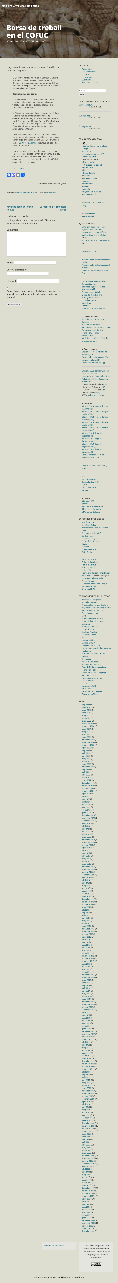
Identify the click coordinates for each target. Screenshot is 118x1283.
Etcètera (85, 547)
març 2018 (86, 891)
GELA (84, 637)
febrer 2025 (86, 718)
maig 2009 (86, 1142)
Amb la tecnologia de (45, 1277)
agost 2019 (86, 848)
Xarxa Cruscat (87, 689)
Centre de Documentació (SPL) (94, 281)
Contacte (85, 74)
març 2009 (86, 1148)
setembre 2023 (88, 745)
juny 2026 (86, 705)
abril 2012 (86, 1050)
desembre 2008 (88, 1156)
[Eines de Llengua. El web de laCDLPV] (84, 143)
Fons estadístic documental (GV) (95, 357)
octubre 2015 (87, 959)
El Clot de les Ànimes (90, 541)
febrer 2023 (86, 761)
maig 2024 (86, 732)
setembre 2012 (88, 1040)
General (35, 41)
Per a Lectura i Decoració (92, 578)
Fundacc (85, 306)
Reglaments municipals (92, 192)
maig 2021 (86, 802)
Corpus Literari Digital (91, 292)
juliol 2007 (86, 1202)
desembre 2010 (88, 1091)
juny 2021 (86, 799)
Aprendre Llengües (89, 602)
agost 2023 (86, 748)
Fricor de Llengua (89, 559)
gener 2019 (86, 864)
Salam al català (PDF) (90, 482)
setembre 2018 (88, 875)
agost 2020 (86, 823)
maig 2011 (86, 1077)
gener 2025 (86, 721)
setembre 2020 (88, 821)
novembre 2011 (88, 1064)
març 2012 (86, 1053)
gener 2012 (86, 1058)
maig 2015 (86, 964)
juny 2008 (86, 1172)
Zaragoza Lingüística (90, 694)
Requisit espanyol (89, 479)
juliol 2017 (86, 910)
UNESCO (85, 683)
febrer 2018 (86, 894)
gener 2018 (86, 896)
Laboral (43, 41)
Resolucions (88, 184)
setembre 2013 (88, 1010)
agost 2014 (86, 980)
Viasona (85, 490)
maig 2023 (86, 753)
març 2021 (86, 807)
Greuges (85, 149)
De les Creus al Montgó (91, 533)
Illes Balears (51, 192)
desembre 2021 (88, 783)
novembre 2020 (88, 818)
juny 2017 (86, 913)
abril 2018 (86, 888)
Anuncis (86, 189)
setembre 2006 (88, 1229)
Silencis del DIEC (88, 589)
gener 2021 (86, 813)
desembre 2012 (88, 1032)
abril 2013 (86, 1021)
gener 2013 (86, 1029)
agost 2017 (86, 907)
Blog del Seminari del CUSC (93, 610)
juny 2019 (86, 853)
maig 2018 (86, 886)
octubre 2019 (87, 845)
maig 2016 (86, 945)
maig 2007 (86, 1207)
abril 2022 (86, 775)
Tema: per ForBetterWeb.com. (70, 1277)
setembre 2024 (88, 726)
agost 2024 (86, 729)
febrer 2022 (86, 778)
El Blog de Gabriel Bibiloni (92, 619)
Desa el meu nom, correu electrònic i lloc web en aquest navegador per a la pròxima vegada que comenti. (33, 294)
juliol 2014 (86, 983)
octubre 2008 (87, 1161)
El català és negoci (89, 300)
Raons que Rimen (89, 586)
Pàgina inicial (87, 69)
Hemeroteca (87, 77)
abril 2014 (86, 991)
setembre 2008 (88, 1164)
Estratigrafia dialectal (91, 298)
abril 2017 (86, 918)
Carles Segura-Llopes (90, 613)
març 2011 (86, 1083)
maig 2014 (86, 988)
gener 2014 (86, 999)
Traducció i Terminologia (92, 678)
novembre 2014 (88, 977)
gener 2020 (86, 837)
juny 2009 (86, 1139)
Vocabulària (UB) (89, 686)
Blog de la (96, 327)
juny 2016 (86, 942)
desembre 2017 (88, 899)
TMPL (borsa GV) (89, 488)
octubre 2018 (87, 872)
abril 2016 (86, 948)
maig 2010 (86, 1110)
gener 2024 (86, 737)
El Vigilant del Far (89, 550)
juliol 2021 (86, 797)
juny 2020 (86, 829)
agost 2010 (86, 1102)
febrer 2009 (86, 1150)
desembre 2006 (88, 1221)
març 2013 (86, 1023)
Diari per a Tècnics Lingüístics (20, 6)
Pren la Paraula (88, 581)
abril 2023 (86, 756)
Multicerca (86, 151)
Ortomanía (86, 659)
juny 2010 (86, 1107)
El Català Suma (88, 629)
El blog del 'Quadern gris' (92, 295)
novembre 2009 (88, 1126)
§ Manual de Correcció (91, 509)
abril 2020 (86, 832)
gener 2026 (86, 707)
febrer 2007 (86, 1215)
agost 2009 (86, 1134)
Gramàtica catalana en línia (93, 308)
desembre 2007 (88, 1188)
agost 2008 (86, 1166)
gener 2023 (86, 764)
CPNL (84, 531)
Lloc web (11, 281)
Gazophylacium (88, 568)
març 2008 (86, 1180)
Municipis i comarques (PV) (93, 154)
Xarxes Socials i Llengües (92, 692)
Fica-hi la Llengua (89, 565)
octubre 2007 (87, 1193)
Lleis (85, 170)
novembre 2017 (88, 902)
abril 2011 (86, 1080)
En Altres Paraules (89, 632)
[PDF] (97, 393)
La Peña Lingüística (89, 643)
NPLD (84, 477)
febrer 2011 (86, 1085)
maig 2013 (86, 1018)
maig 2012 (86, 1048)
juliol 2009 (86, 1137)
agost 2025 (86, 710)
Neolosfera (86, 651)
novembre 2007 (88, 1191)
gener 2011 (86, 1088)
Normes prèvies (89, 162)
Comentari (13, 229)
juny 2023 (86, 751)
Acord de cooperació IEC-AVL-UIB (96, 240)
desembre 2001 (88, 1231)
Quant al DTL (87, 80)
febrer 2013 (86, 1026)
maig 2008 (86, 1175)
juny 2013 (86, 1015)
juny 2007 (86, 1204)
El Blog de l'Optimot (90, 562)
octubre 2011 (87, 1067)
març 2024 (86, 734)
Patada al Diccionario (91, 662)
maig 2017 (86, 915)
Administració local (94, 195)
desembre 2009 (88, 1123)
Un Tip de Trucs (88, 681)
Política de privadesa (90, 83)
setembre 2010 (88, 1099)
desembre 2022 (88, 767)
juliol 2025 (86, 713)
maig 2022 (86, 772)
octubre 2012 (87, 1037)
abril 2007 (86, 1210)
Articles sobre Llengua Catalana (95, 528)
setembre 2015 (88, 961)
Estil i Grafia (87, 552)
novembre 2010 (88, 1094)
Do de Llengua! (88, 536)
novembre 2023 (88, 743)
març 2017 (86, 921)
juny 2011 (86, 1075)
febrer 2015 (86, 972)
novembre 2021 (88, 786)
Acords (86, 181)
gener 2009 (86, 1153)
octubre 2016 (87, 934)
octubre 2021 (87, 788)
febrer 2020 (86, 834)
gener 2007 (86, 1218)
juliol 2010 (86, 1104)
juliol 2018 (86, 880)
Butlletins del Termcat (91, 325)
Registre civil (88, 216)
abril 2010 (86, 1112)
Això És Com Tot (88, 522)
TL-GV (84, 485)
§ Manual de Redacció (91, 512)
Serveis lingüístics (89, 157)
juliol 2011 (86, 1072)
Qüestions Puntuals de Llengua (94, 584)
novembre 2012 (88, 1034)
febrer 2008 (86, 1183)
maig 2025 (86, 716)
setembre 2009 (88, 1131)
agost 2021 (86, 794)
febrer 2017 (86, 923)
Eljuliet (84, 544)
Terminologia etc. (89, 670)
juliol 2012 (86, 1042)
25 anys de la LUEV (89, 251)
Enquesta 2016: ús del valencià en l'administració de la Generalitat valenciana (96, 379)
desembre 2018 (88, 867)
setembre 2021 (88, 791)
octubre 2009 (87, 1129)
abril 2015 (86, 967)
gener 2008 (86, 1185)
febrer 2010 (86, 1118)
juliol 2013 (86, 1013)
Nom (10, 262)
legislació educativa (96, 395)
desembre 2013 (88, 1002)
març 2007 (86, 1212)
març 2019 (86, 859)
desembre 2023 (88, 740)
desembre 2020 (88, 815)
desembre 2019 (88, 840)
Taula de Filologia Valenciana (94, 667)
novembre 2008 (88, 1158)
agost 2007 (86, 1199)
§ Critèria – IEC (88, 501)
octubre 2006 (87, 1226)
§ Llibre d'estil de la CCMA (92, 507)
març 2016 (86, 950)
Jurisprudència (89, 214)
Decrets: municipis (92, 178)
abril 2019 (86, 856)
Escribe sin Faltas (89, 635)
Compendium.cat (89, 284)
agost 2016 (86, 937)
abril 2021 (86, 805)
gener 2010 (86, 1121)
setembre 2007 (88, 1196)
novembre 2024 (88, 724)
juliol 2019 (86, 850)
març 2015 (86, 969)
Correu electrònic (17, 269)
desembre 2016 (88, 929)
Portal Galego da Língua (92, 664)
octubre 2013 (87, 1007)
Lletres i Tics (87, 570)
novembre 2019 (88, 842)
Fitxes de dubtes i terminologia (94, 146)
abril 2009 (86, 1145)
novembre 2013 (88, 1004)
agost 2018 (86, 877)
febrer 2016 (86, 953)
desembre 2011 (88, 1061)
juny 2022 (86, 770)
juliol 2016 (86, 940)
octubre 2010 (87, 1096)
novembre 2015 (88, 956)
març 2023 (86, 759)
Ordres (86, 187)
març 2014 (86, 994)
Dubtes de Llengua (89, 539)
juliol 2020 (86, 826)
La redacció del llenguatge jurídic (53, 208)
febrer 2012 (86, 1056)
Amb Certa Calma (89, 525)
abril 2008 (86, 1177)
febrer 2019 (86, 861)
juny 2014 (86, 986)
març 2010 (86, 1115)
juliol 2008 (86, 1169)
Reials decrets (89, 173)
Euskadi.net (86, 303)
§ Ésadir (85, 504)
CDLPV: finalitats (89, 72)
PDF (103, 387)
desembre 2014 (88, 975)
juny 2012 (86, 1045)
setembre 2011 (88, 1069)
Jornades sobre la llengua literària (20, 208)
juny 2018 (86, 883)
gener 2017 (86, 926)
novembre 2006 (88, 1223)
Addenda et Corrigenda (91, 600)
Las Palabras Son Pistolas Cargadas (96, 648)
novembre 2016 (88, 932)
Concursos (25, 41)
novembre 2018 (88, 869)
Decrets (86, 176)
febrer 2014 (86, 996)
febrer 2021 (86, 810)
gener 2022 (86, 780)
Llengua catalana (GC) (91, 360)
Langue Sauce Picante (91, 646)
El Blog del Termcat (90, 627)
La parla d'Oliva (88, 640)
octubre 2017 (87, 905)
